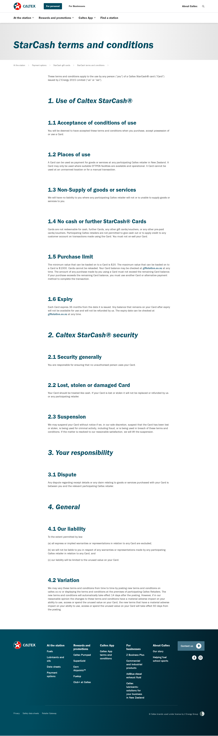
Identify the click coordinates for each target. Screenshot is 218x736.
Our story (158, 651)
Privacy (16, 713)
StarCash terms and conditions (91, 65)
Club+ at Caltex (82, 682)
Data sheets (54, 666)
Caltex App (86, 18)
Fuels (50, 651)
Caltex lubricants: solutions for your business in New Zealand (135, 690)
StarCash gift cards (61, 65)
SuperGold (79, 660)
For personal (53, 6)
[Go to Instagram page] (200, 657)
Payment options (39, 65)
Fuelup (77, 676)
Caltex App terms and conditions (106, 655)
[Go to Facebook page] (194, 657)
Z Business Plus (135, 654)
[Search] (203, 6)
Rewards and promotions (55, 18)
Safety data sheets (31, 713)
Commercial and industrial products (134, 664)
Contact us (187, 645)
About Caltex (189, 6)
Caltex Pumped (82, 654)
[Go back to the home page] (24, 6)
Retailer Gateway (49, 713)
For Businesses (77, 6)
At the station (22, 18)
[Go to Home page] (24, 646)
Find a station (109, 18)
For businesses (133, 647)
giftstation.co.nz (152, 268)
